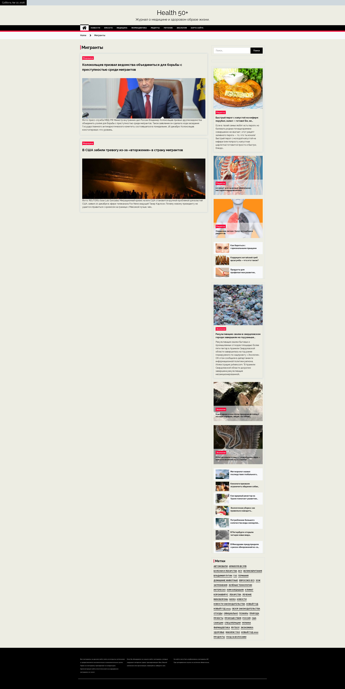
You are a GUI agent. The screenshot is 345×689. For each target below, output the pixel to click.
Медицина (122, 28)
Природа (254, 613)
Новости (95, 28)
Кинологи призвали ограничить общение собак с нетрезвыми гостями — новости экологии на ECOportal (244, 485)
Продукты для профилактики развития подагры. (242, 271)
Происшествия (233, 618)
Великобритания (252, 571)
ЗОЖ (258, 580)
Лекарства (235, 594)
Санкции (218, 623)
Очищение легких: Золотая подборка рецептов (234, 232)
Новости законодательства (229, 604)
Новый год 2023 (222, 609)
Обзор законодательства (246, 609)
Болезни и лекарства (225, 571)
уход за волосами (236, 637)
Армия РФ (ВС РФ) (237, 566)
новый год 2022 (249, 632)
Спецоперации (233, 623)
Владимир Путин (223, 576)
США (254, 618)
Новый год (252, 604)
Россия (246, 618)
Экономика (247, 627)
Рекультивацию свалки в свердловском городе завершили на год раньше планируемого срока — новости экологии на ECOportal (238, 336)
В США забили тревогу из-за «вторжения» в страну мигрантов (132, 150)
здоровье (219, 632)
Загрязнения (220, 585)
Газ (235, 576)
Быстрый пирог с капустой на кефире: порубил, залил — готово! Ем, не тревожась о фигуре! (237, 119)
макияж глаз (233, 632)
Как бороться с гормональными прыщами (243, 246)
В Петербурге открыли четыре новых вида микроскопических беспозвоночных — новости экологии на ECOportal (244, 534)
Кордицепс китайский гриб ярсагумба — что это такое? (244, 258)
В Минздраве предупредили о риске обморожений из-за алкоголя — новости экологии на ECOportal (244, 546)
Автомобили (221, 566)
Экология (182, 28)
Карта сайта (197, 28)
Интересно (220, 590)
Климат (249, 590)
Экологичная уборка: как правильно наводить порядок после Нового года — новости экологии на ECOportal (244, 509)
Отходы (218, 613)
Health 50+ (172, 12)
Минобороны (221, 599)
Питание (168, 28)
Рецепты (155, 28)
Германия (243, 576)
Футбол (235, 627)
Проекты (218, 618)
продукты (219, 637)
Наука (232, 599)
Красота (108, 28)
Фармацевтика (139, 28)
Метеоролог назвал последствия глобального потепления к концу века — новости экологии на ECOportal (244, 473)
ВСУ (240, 571)
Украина (246, 623)
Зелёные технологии (240, 585)
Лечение (247, 594)
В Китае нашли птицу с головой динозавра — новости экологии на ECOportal (238, 458)
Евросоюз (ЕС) (246, 580)
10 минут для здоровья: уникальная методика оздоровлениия (233, 189)
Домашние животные (226, 580)
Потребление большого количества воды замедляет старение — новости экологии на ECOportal (244, 521)
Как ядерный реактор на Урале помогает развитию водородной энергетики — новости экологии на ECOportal (243, 497)
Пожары (243, 613)
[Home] (84, 28)
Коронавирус (221, 594)
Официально (231, 613)
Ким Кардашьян (235, 590)
